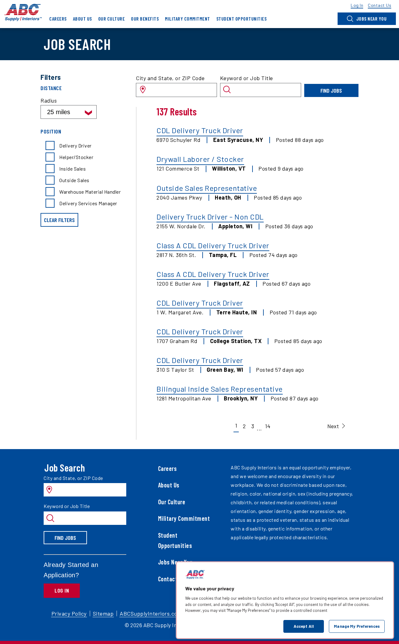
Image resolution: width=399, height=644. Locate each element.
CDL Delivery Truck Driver (199, 130)
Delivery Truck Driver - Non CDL (210, 216)
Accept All (304, 625)
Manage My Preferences (357, 625)
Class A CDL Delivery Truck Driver (212, 245)
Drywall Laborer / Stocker (200, 158)
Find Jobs (331, 90)
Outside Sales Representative (206, 187)
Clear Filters (59, 219)
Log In (62, 590)
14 (267, 426)
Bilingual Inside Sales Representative (219, 388)
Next (333, 426)
